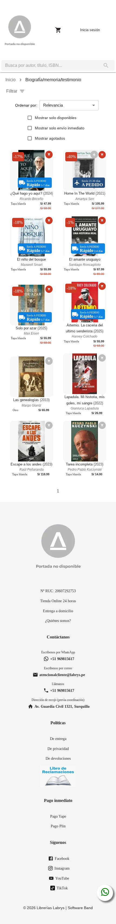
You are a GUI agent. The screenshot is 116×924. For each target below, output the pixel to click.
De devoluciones (58, 758)
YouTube (62, 878)
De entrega (58, 738)
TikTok (62, 888)
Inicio (10, 79)
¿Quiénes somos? (58, 620)
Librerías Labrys (50, 908)
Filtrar (11, 91)
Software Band (80, 908)
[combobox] (49, 65)
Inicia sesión (90, 30)
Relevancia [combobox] (53, 105)
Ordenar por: (26, 105)
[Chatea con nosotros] (105, 893)
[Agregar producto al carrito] (49, 154)
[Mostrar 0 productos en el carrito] (58, 30)
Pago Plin (58, 826)
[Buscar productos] (106, 65)
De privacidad (58, 748)
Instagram (62, 868)
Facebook (62, 858)
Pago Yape (58, 816)
